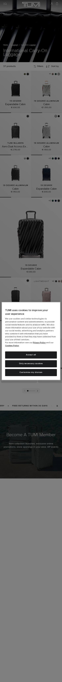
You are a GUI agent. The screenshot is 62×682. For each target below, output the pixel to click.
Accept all (31, 355)
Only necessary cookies (31, 364)
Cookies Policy (12, 346)
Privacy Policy (39, 343)
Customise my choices (31, 372)
